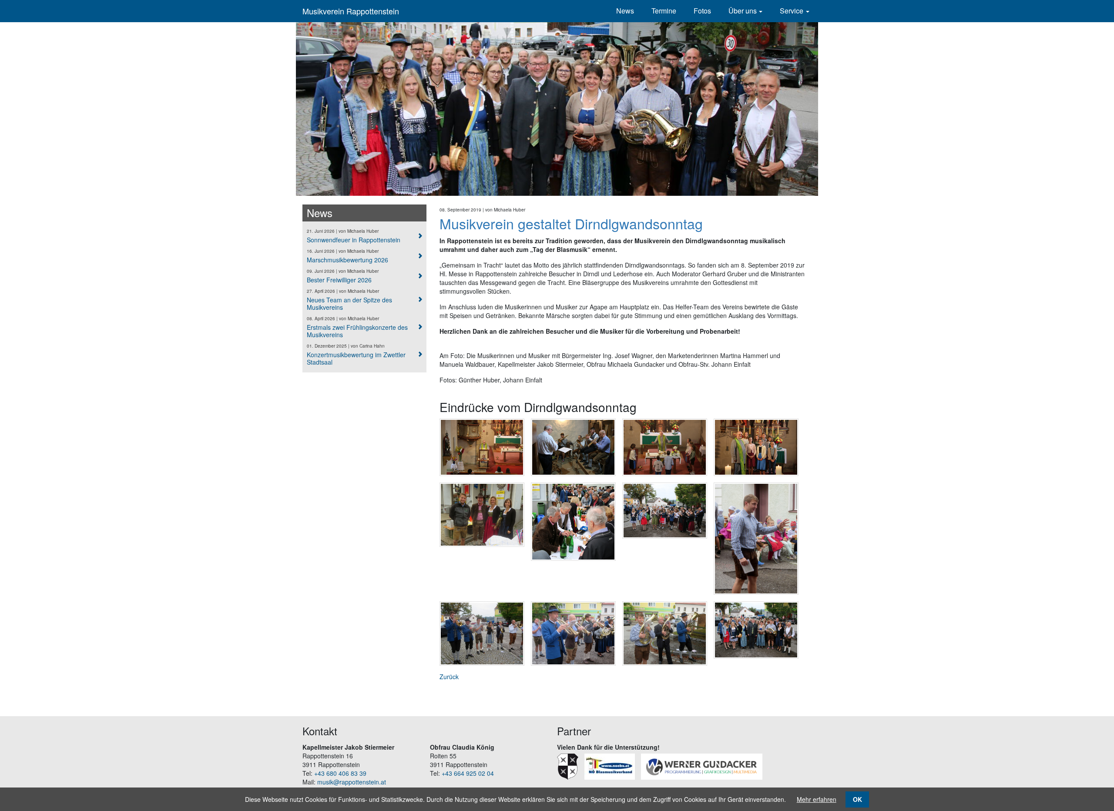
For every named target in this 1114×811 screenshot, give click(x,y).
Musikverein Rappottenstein (350, 11)
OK (857, 799)
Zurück (449, 676)
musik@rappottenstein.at (351, 781)
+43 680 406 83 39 (340, 773)
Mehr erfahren (816, 799)
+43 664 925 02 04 (468, 773)
